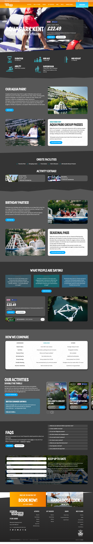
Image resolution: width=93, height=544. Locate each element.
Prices (62, 4)
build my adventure (11, 394)
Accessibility (80, 519)
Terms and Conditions (33, 539)
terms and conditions (35, 308)
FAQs (82, 517)
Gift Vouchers (51, 4)
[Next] (52, 412)
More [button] (57, 4)
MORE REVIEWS (46, 291)
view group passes (56, 142)
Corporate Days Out (65, 517)
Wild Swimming (36, 525)
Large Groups (66, 519)
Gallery (81, 524)
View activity (51, 407)
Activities (29, 4)
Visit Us (81, 514)
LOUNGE (81, 539)
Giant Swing (37, 517)
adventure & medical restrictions (62, 32)
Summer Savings (69, 4)
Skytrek (37, 521)
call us (28, 441)
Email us (23, 441)
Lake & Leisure (37, 4)
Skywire (37, 514)
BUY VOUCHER (61, 37)
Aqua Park (37, 523)
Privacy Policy (25, 539)
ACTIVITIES (36, 511)
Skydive (44, 4)
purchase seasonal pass (57, 252)
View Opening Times (16, 1)
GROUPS (67, 511)
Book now (62, 407)
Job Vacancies (80, 522)
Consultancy (80, 526)
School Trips (66, 514)
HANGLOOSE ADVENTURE (15, 539)
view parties (10, 220)
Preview (51, 384)
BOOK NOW (51, 37)
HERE (31, 440)
